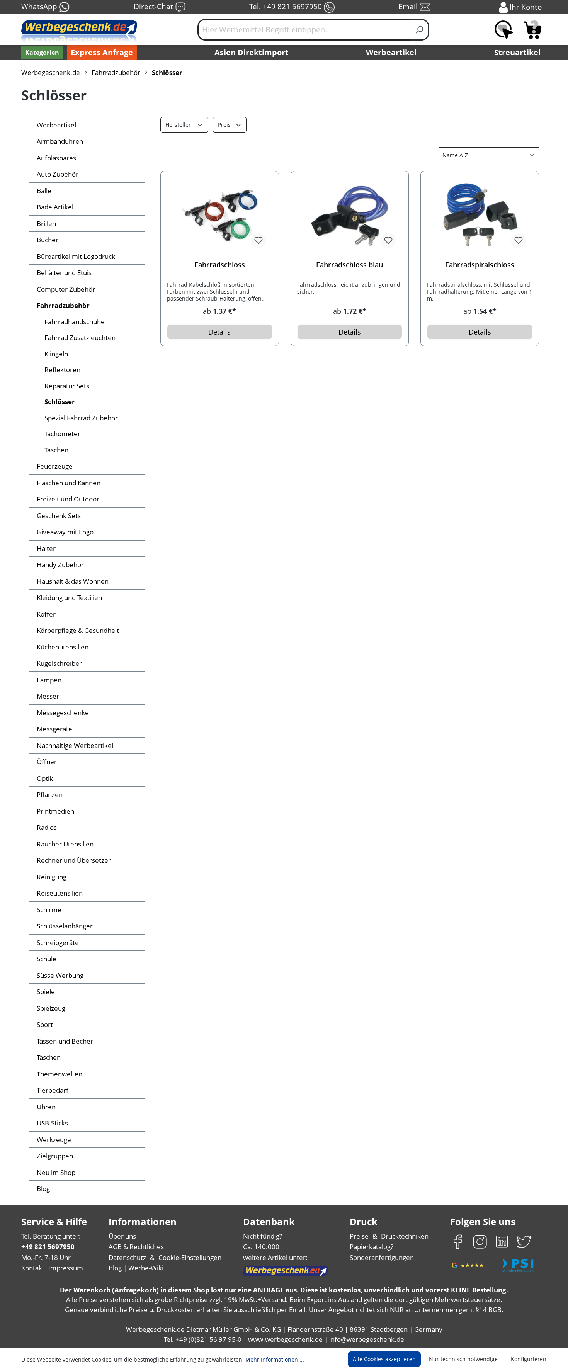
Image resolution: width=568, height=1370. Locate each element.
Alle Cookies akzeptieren (384, 1359)
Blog (43, 1188)
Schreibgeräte (58, 942)
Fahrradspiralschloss (479, 264)
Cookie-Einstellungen (189, 1257)
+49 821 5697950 (48, 1246)
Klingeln (56, 353)
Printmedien (55, 811)
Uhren (46, 1106)
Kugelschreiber (59, 663)
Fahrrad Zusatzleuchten (80, 337)
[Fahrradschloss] (219, 216)
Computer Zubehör (66, 289)
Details (219, 332)
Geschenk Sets (59, 515)
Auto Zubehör (57, 174)
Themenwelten (59, 1073)
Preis (225, 124)
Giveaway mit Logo (65, 531)
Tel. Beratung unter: (51, 1236)
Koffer (46, 614)
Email (409, 6)
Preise (359, 1236)
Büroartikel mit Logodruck (76, 256)
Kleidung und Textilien (69, 597)
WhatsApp (40, 6)
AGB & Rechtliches (136, 1246)
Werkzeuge (54, 1139)
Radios (47, 827)
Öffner (47, 761)
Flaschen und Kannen (68, 482)
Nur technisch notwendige (463, 1359)
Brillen (46, 223)
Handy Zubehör (60, 564)
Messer (48, 696)
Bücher (47, 239)
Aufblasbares (56, 157)
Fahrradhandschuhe (74, 321)
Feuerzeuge (55, 466)
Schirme (49, 909)
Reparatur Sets (66, 385)
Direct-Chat (154, 6)
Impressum (65, 1268)
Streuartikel (517, 52)
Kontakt (32, 1268)
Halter (46, 548)
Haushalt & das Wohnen (73, 581)
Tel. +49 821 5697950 (286, 6)
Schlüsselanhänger (65, 925)
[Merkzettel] (504, 29)
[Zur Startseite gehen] (79, 32)
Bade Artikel (55, 206)
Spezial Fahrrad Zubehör (81, 417)
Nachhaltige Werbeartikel (75, 745)
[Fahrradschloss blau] (350, 216)
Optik (45, 778)
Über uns (122, 1236)
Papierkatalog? (371, 1246)
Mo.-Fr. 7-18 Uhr (46, 1257)
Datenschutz (127, 1257)
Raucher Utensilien (65, 844)
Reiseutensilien (60, 893)
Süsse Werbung (60, 975)
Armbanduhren (60, 141)
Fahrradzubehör (63, 305)
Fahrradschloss (219, 264)
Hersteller (178, 124)
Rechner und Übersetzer (74, 860)
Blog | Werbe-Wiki (136, 1268)
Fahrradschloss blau (349, 264)
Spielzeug (51, 1008)
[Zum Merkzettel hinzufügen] (258, 240)
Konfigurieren (528, 1359)
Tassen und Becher (65, 1041)
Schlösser (59, 401)
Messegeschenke (63, 712)
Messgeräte (54, 728)
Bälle (44, 190)
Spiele (46, 991)
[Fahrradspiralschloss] (479, 216)
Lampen (49, 679)
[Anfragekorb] (532, 29)
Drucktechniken (405, 1236)
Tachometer (62, 433)
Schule (46, 958)
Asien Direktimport (251, 52)
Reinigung (51, 876)
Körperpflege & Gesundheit (78, 630)
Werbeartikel (391, 52)
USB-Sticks (52, 1122)
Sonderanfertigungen (382, 1257)
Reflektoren (62, 369)
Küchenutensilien (62, 647)
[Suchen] (419, 30)
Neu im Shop (56, 1172)
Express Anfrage (102, 52)
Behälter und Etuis (64, 272)
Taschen (56, 449)
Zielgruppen (55, 1155)
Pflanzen (50, 794)
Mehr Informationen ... (274, 1359)
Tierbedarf (52, 1090)
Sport (45, 1024)
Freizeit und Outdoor (68, 499)
